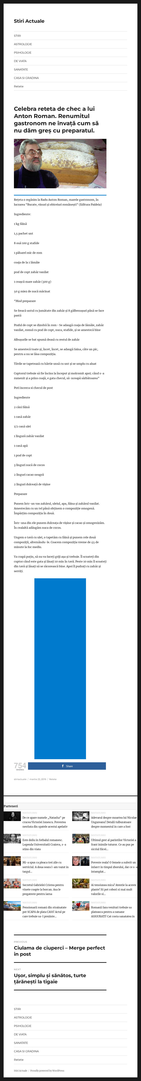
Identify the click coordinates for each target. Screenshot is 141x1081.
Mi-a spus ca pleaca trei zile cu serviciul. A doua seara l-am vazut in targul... (46, 867)
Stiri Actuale (29, 21)
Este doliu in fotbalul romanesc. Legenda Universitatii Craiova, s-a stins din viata (44, 844)
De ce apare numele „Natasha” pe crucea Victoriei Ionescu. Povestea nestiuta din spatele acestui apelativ (45, 822)
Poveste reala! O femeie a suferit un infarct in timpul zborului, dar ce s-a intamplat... (114, 867)
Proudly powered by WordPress (47, 1070)
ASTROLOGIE (23, 44)
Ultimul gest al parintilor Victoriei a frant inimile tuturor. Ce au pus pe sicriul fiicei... (113, 844)
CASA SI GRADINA (26, 78)
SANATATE (21, 69)
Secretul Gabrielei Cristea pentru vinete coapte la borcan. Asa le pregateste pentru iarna (43, 889)
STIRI (17, 35)
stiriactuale (20, 779)
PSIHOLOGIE (22, 52)
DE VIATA (20, 61)
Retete (19, 86)
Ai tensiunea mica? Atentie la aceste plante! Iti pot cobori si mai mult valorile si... (113, 889)
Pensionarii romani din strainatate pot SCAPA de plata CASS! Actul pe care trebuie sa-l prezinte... (44, 912)
